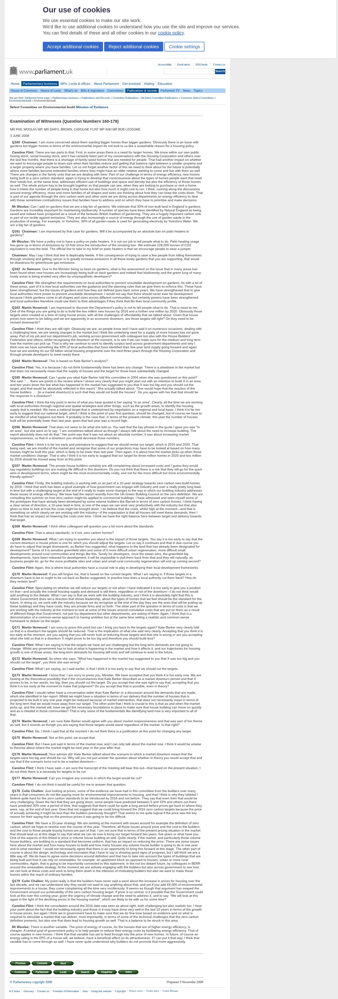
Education (165, 83)
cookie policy (171, 32)
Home (15, 83)
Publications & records (142, 90)
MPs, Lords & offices (75, 83)
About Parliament (106, 83)
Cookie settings (184, 46)
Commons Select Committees (197, 97)
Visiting (149, 83)
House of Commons (24, 90)
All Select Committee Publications (159, 97)
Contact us (219, 64)
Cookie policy (152, 991)
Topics (198, 90)
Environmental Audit (20, 100)
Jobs (85, 991)
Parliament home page (37, 97)
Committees (115, 90)
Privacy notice (136, 991)
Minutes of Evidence (92, 107)
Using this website (101, 991)
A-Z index (14, 991)
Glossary (28, 991)
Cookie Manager (170, 991)
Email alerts (183, 64)
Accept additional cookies (73, 46)
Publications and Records (95, 97)
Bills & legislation (92, 90)
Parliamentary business (40, 83)
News (186, 90)
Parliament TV (170, 90)
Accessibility (165, 64)
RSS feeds (202, 64)
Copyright (120, 991)
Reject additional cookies (134, 46)
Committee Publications (126, 97)
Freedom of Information (66, 991)
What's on (70, 90)
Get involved (131, 83)
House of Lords (51, 90)
